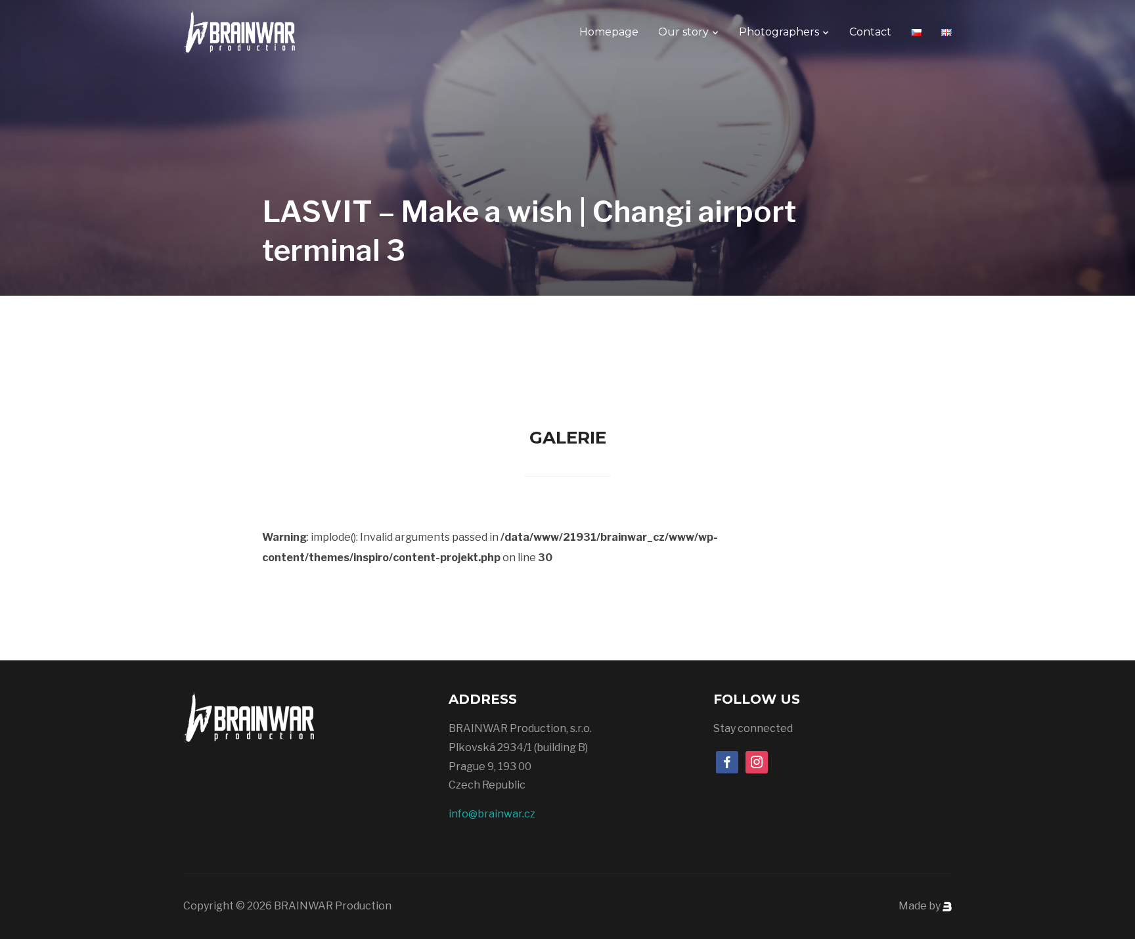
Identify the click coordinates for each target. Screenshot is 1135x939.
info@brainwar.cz (492, 814)
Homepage (608, 32)
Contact (870, 32)
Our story (683, 32)
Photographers (779, 32)
